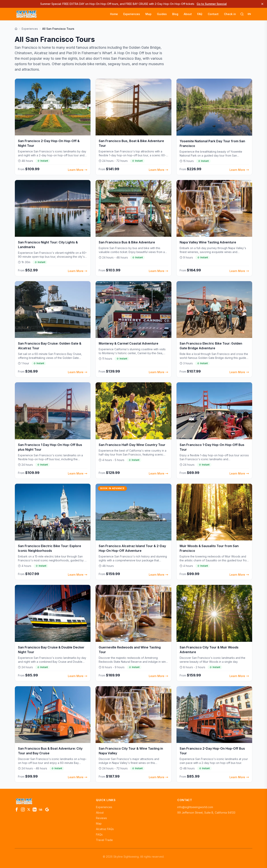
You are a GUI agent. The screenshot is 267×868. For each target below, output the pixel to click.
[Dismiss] (262, 4)
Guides (162, 14)
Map (148, 14)
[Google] (47, 809)
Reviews (101, 818)
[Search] (242, 14)
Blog (175, 14)
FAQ (199, 14)
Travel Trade (104, 840)
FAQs (99, 834)
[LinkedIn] (35, 809)
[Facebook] (17, 809)
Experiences (131, 14)
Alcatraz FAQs (105, 829)
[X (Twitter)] (28, 809)
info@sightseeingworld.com (195, 807)
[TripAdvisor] (41, 809)
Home (114, 14)
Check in (230, 14)
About (188, 14)
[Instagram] (23, 809)
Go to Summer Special (212, 3)
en (249, 14)
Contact (213, 14)
